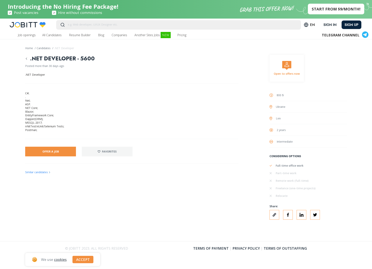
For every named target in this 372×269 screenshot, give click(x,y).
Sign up (351, 24)
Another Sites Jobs (151, 35)
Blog (101, 35)
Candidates (44, 48)
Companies (120, 35)
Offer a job (50, 151)
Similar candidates (36, 172)
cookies (60, 259)
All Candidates (52, 35)
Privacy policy (246, 248)
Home (29, 48)
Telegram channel (340, 35)
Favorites (109, 151)
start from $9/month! (336, 9)
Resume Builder (80, 35)
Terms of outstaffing (285, 248)
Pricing (182, 35)
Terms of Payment (211, 248)
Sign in (330, 24)
